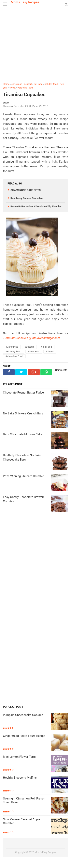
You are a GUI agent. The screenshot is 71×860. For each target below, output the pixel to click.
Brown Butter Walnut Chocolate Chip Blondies (36, 206)
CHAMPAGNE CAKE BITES (25, 190)
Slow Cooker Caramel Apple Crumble (21, 821)
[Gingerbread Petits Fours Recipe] (59, 743)
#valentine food (14, 356)
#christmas (12, 346)
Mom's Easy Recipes (25, 2)
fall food (38, 84)
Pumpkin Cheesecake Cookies (23, 715)
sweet (12, 87)
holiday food (51, 84)
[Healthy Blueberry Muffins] (59, 784)
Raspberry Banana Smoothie (26, 198)
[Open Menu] (5, 4)
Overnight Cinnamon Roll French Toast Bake (24, 800)
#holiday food (13, 351)
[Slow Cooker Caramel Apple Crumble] (59, 826)
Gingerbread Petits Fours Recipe (24, 736)
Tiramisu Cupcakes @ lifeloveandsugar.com (31, 338)
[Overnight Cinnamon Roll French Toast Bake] (59, 805)
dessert (28, 84)
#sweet (50, 351)
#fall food (46, 346)
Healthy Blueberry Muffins (20, 777)
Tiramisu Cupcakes (24, 94)
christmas (16, 84)
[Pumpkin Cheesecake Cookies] (59, 722)
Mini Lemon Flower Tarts (19, 757)
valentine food (25, 87)
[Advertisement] (35, 46)
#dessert (29, 346)
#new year (33, 351)
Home (6, 84)
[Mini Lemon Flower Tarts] (59, 764)
